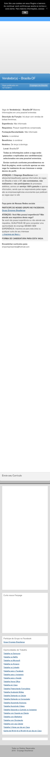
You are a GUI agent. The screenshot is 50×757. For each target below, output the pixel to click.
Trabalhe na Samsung (11, 653)
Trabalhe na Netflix (10, 657)
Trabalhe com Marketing (12, 716)
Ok (25, 12)
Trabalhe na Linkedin (11, 667)
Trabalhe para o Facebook (13, 671)
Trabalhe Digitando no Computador (16, 699)
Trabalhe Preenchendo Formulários (16, 688)
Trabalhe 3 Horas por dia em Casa (16, 727)
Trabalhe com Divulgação (13, 720)
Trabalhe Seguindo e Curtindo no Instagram (20, 709)
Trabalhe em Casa (10, 685)
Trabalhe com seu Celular (13, 723)
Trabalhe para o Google (12, 678)
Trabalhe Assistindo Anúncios (14, 702)
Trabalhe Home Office (11, 681)
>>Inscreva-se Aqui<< (11, 234)
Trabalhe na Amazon (11, 664)
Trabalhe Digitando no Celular (14, 695)
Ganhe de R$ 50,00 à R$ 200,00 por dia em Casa (22, 730)
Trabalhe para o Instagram (13, 674)
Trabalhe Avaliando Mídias (13, 692)
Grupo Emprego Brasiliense (13, 210)
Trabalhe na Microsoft (11, 660)
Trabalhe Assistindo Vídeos (14, 706)
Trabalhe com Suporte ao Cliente (16, 713)
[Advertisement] (25, 48)
